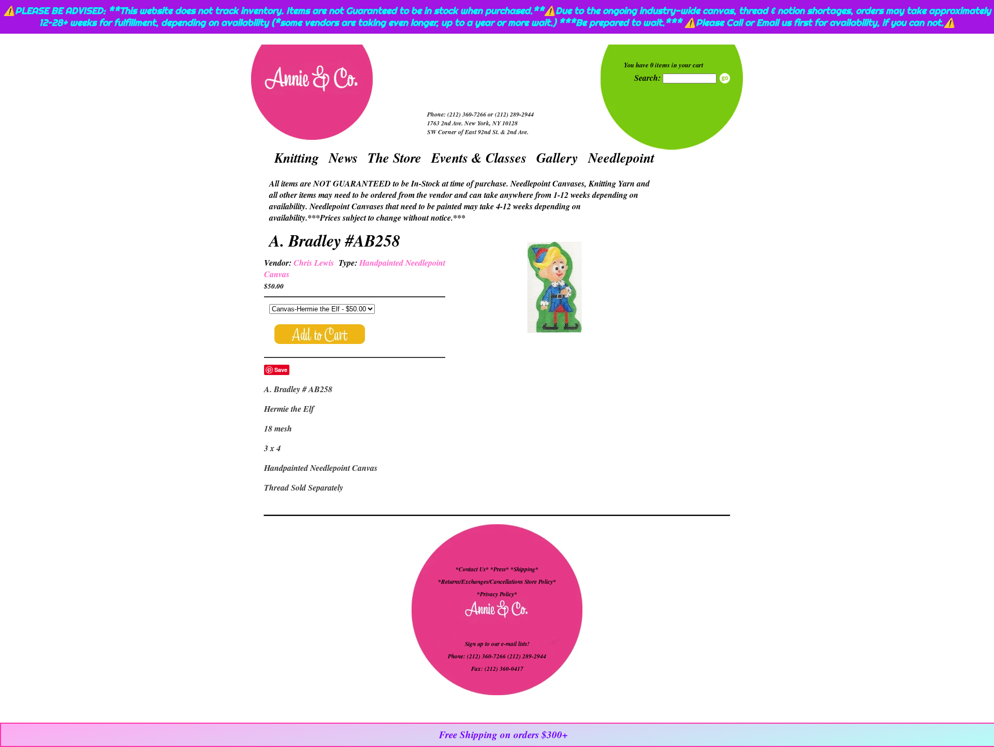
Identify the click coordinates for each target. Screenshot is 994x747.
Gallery (557, 157)
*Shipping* (524, 569)
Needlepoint (621, 157)
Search (725, 78)
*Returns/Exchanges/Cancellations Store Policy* (497, 582)
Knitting (296, 157)
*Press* (500, 569)
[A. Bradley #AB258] (554, 288)
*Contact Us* (472, 569)
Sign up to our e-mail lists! (497, 644)
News (343, 157)
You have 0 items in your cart (664, 64)
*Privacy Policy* (497, 594)
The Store (394, 157)
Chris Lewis (314, 262)
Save (280, 370)
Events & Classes (479, 157)
